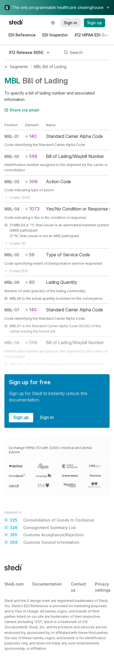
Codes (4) (17, 243)
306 (33, 181)
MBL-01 (11, 136)
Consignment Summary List (43, 527)
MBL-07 (11, 309)
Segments (19, 66)
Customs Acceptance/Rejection (47, 534)
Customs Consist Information (44, 542)
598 (33, 156)
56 (32, 254)
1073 (34, 209)
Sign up (21, 417)
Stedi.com (14, 584)
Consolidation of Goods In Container (52, 520)
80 (32, 282)
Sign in (47, 417)
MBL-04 (12, 209)
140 (33, 136)
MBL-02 (11, 156)
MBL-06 (11, 282)
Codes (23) (18, 271)
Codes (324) (19, 197)
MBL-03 (11, 181)
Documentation (47, 584)
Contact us (78, 587)
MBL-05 (11, 254)
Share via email (24, 110)
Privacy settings (103, 587)
